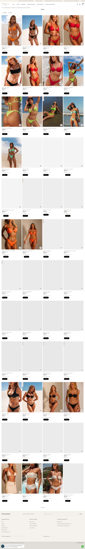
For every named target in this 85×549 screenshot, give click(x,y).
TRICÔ (18, 4)
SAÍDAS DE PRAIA (31, 4)
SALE (14, 4)
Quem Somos (31, 521)
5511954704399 (59, 521)
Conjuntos (12, 7)
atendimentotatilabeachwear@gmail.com (64, 523)
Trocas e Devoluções (32, 523)
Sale (16, 7)
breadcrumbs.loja (7, 7)
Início (2, 7)
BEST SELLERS (40, 4)
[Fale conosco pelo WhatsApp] (82, 546)
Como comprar (32, 527)
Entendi (15, 546)
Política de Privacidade (33, 525)
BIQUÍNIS (23, 4)
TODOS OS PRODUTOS (50, 4)
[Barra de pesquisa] (77, 5)
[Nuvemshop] (79, 542)
